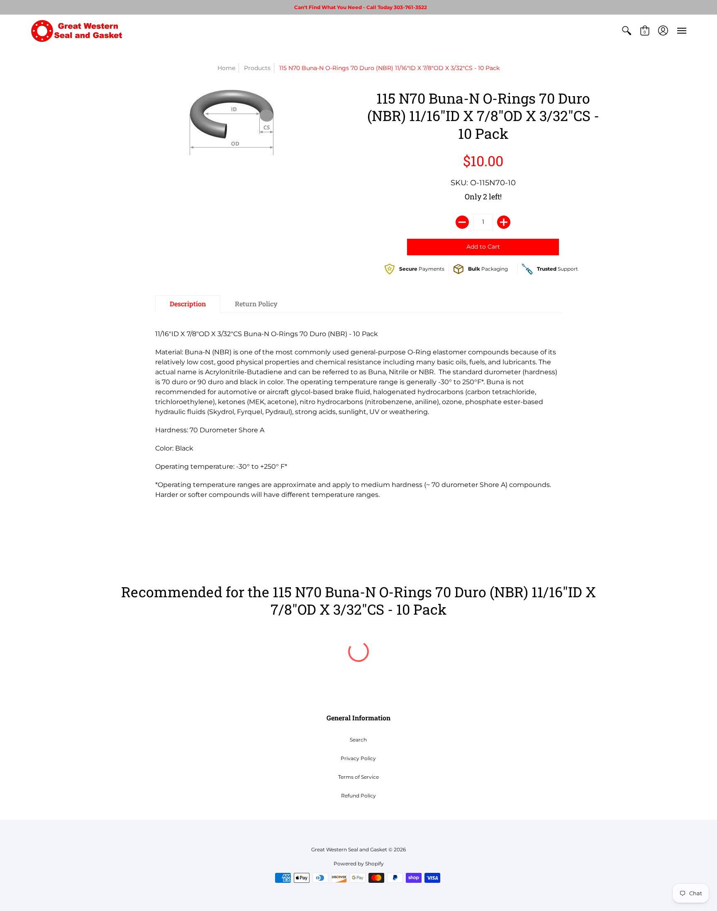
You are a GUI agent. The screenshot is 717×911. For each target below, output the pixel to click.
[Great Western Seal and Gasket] (76, 30)
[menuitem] (626, 30)
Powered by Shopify (359, 863)
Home (226, 68)
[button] (626, 30)
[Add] (503, 222)
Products (257, 68)
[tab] (187, 304)
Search (358, 740)
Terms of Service (358, 777)
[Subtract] (462, 222)
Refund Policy (358, 795)
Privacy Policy (358, 758)
